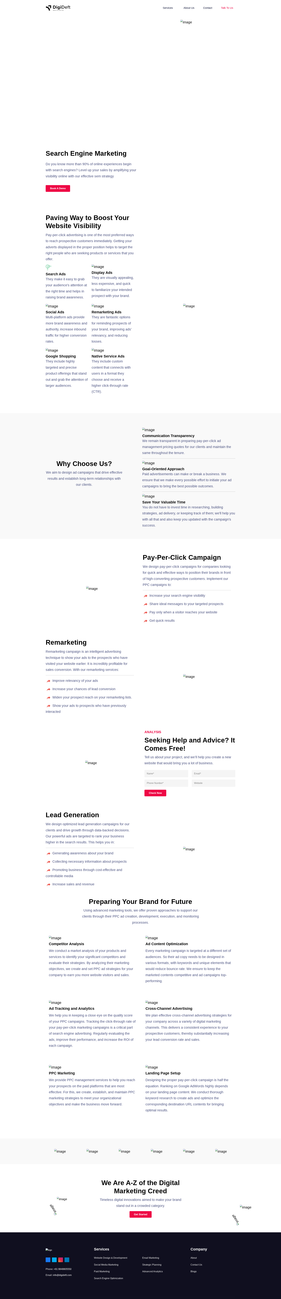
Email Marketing (150, 1258)
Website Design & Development (110, 1258)
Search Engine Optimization (108, 1278)
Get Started (140, 1214)
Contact (207, 7)
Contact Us (196, 1264)
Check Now (155, 793)
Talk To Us (227, 7)
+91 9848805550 (62, 1269)
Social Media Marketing (106, 1264)
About (194, 1258)
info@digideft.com (62, 1275)
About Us (189, 7)
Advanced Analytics (152, 1271)
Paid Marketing (102, 1271)
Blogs (194, 1271)
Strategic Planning (151, 1264)
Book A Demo (58, 188)
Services (168, 7)
